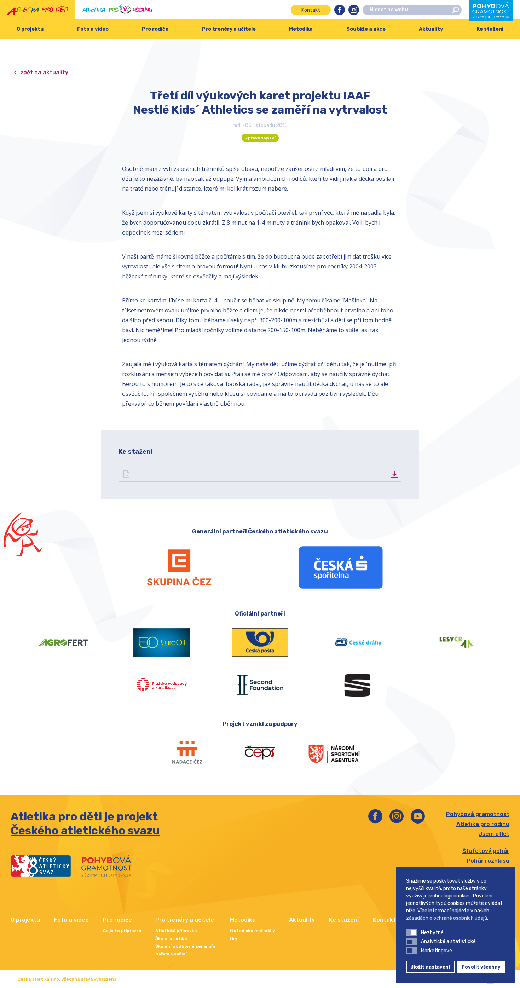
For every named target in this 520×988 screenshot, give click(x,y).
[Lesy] (456, 642)
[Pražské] (161, 685)
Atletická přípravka (176, 931)
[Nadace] (186, 753)
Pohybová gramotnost (477, 814)
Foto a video (93, 29)
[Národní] (333, 753)
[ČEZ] (179, 567)
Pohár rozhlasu (488, 860)
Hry (233, 938)
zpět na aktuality (44, 72)
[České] (358, 642)
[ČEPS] (260, 753)
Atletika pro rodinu (482, 824)
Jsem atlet (494, 834)
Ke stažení (344, 920)
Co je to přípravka (122, 931)
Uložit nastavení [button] (430, 967)
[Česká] (341, 567)
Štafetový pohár (485, 851)
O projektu (30, 29)
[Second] (260, 685)
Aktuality (431, 29)
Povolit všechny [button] (481, 967)
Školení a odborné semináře (185, 946)
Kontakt (310, 10)
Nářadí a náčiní (170, 954)
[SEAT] (358, 685)
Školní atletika (171, 938)
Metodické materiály (252, 931)
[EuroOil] (161, 642)
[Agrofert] (63, 642)
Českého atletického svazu (85, 830)
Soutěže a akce (366, 29)
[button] (411, 932)
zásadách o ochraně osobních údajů (446, 918)
